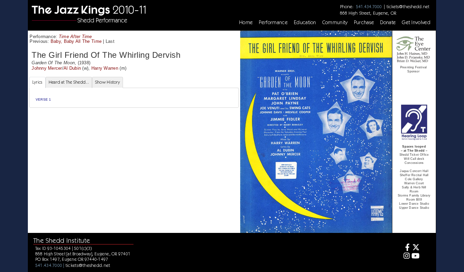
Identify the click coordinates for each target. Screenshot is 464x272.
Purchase (364, 22)
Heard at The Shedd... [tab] (69, 82)
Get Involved (416, 22)
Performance (273, 22)
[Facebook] (405, 248)
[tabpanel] (134, 97)
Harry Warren (104, 68)
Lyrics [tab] (37, 82)
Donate (388, 22)
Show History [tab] (107, 82)
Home (246, 22)
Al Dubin (72, 68)
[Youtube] (415, 256)
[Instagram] (405, 256)
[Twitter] (415, 248)
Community (335, 22)
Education (305, 22)
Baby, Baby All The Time (76, 41)
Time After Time (75, 36)
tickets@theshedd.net (408, 6)
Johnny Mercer (47, 68)
